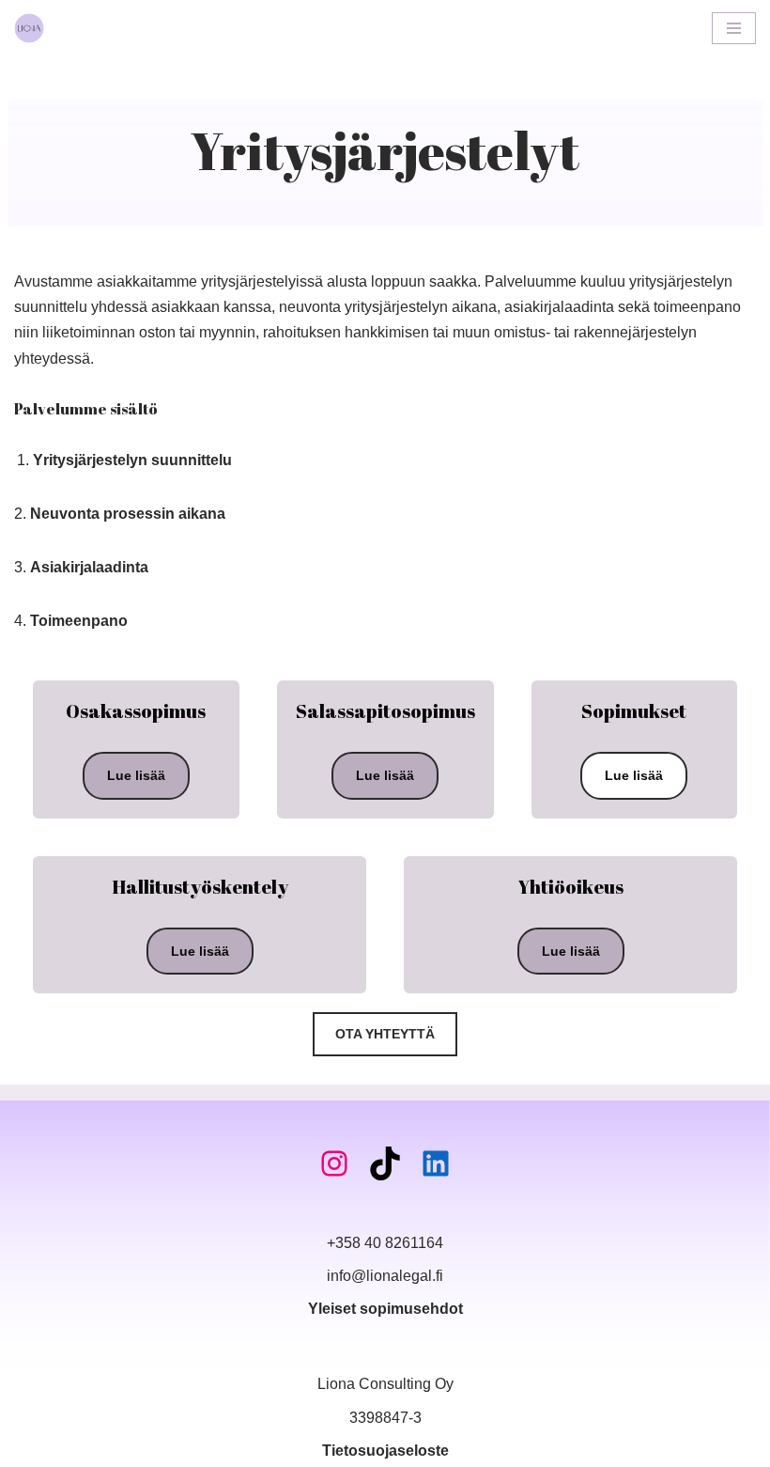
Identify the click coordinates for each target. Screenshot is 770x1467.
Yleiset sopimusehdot (385, 1309)
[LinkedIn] (436, 1163)
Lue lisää (136, 775)
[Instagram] (334, 1163)
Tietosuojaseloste (385, 1451)
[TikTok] (385, 1163)
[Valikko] (734, 28)
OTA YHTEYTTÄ (385, 1033)
